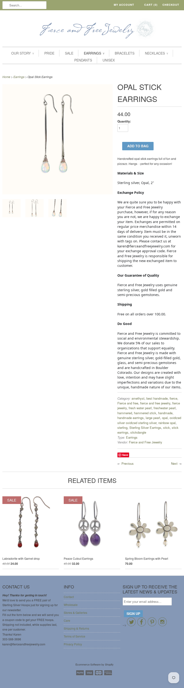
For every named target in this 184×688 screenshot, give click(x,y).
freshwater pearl (165, 408)
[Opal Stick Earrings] (57, 193)
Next (174, 463)
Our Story (22, 53)
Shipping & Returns (76, 628)
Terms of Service (74, 636)
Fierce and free (127, 403)
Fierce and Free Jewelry (145, 442)
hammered (124, 413)
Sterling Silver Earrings (145, 427)
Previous (127, 463)
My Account (124, 4)
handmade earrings (130, 417)
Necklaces (156, 53)
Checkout (170, 4)
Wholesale (71, 605)
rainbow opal (167, 422)
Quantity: (124, 121)
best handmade (157, 398)
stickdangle (138, 432)
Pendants (83, 60)
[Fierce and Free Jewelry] (92, 29)
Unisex (109, 60)
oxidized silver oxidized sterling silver (149, 420)
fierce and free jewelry (155, 403)
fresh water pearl (140, 408)
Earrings (94, 53)
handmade (165, 413)
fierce (173, 398)
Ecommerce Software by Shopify (94, 664)
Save (125, 455)
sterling (122, 427)
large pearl (153, 417)
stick (166, 427)
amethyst (138, 398)
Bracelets (124, 53)
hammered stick (145, 413)
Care (67, 620)
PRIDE (49, 53)
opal (165, 417)
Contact (69, 597)
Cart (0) (151, 4)
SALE (69, 53)
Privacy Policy (73, 644)
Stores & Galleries (75, 612)
